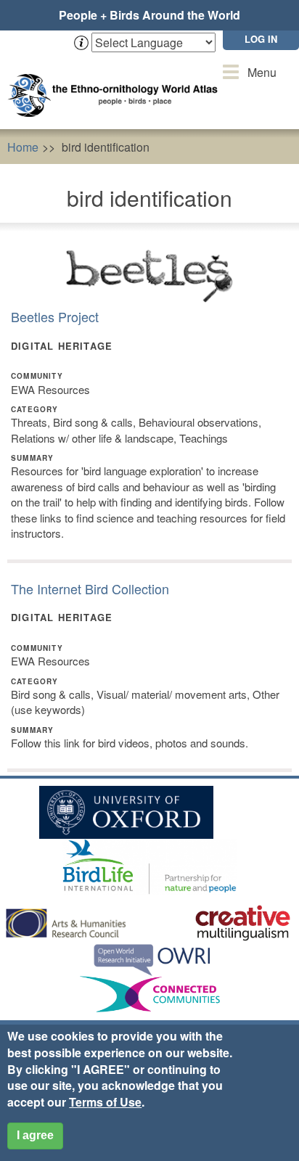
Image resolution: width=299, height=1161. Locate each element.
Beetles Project (55, 316)
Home (22, 147)
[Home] (116, 81)
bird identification (106, 147)
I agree (35, 1135)
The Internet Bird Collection (90, 588)
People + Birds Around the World (149, 15)
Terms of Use (105, 1102)
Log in (261, 39)
